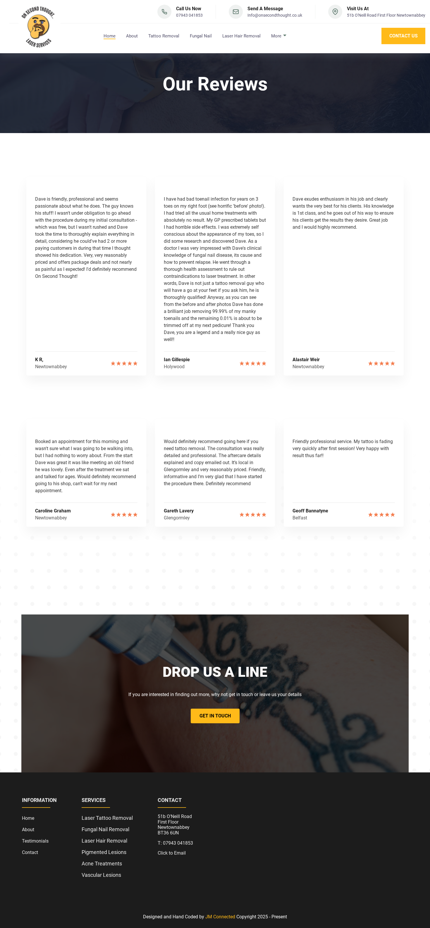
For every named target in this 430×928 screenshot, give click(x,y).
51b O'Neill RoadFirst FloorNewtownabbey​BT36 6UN (175, 825)
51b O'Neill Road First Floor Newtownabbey (386, 15)
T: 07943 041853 (175, 843)
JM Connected (220, 917)
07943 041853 (189, 15)
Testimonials (35, 841)
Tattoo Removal (163, 36)
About (132, 36)
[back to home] (39, 26)
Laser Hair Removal (241, 36)
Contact (30, 852)
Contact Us (403, 36)
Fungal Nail (201, 36)
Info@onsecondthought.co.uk (274, 15)
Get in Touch (215, 716)
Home (110, 36)
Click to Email (172, 853)
